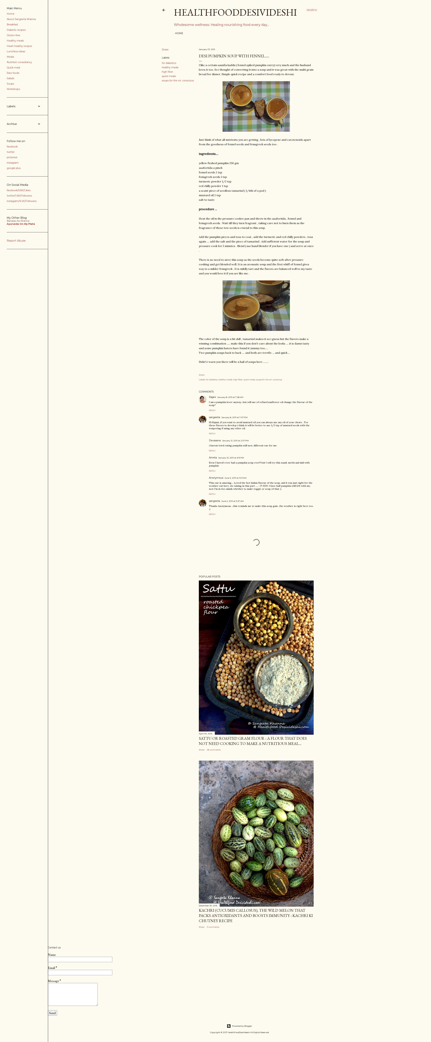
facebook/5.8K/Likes (18, 190)
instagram (13, 162)
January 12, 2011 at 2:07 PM (235, 440)
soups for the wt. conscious (178, 80)
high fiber (167, 71)
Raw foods (13, 72)
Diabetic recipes (16, 29)
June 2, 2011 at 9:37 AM (232, 501)
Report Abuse (16, 240)
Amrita (213, 457)
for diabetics (169, 63)
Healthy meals (15, 40)
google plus (14, 168)
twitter (11, 151)
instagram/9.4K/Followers (22, 201)
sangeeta (214, 417)
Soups (10, 83)
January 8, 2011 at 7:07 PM (234, 417)
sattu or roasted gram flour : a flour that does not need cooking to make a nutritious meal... (253, 741)
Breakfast (12, 24)
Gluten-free (13, 35)
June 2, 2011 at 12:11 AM (235, 478)
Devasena (215, 440)
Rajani (212, 397)
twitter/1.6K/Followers (19, 195)
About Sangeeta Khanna (21, 19)
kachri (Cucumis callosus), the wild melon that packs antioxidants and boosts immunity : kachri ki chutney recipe (256, 915)
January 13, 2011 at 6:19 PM (231, 457)
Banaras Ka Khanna (18, 220)
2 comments (213, 927)
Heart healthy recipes (19, 46)
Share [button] (165, 49)
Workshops (13, 89)
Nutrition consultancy (19, 62)
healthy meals (170, 67)
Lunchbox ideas (16, 51)
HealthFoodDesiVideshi (235, 12)
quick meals (169, 76)
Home (179, 33)
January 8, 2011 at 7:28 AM (230, 397)
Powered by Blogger (242, 1026)
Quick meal (13, 67)
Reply (212, 410)
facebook (12, 146)
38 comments (214, 749)
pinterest (12, 157)
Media (10, 56)
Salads (10, 78)
